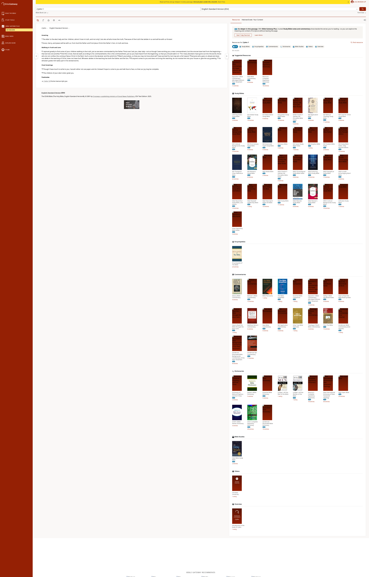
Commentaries (240, 274)
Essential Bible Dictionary (267, 393)
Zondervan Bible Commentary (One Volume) (344, 326)
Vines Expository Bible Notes (237, 229)
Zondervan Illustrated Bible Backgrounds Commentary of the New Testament (238, 356)
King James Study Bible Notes (283, 115)
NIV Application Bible (313, 115)
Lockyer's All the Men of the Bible (283, 393)
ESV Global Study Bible (252, 115)
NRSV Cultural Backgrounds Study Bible (329, 202)
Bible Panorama (268, 296)
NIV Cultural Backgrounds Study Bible (238, 145)
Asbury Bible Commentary (236, 296)
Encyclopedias (240, 242)
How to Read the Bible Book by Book (344, 296)
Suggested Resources (243, 55)
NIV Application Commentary (283, 326)
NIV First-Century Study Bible (252, 145)
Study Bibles (239, 93)
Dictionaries (239, 371)
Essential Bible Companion (297, 296)
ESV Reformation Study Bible (268, 115)
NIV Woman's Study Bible (251, 172)
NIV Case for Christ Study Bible (344, 115)
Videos (237, 471)
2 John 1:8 (47, 81)
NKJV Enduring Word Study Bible (313, 172)
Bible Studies (239, 437)
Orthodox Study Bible (343, 201)
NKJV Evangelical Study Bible (328, 172)
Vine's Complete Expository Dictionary (252, 423)
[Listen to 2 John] (59, 20)
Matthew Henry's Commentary (252, 326)
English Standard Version (51, 93)
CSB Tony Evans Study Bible (237, 115)
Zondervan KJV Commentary (252, 353)
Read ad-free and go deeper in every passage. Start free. (192, 2)
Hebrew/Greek (247, 20)
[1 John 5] (36, 56)
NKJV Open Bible (343, 392)
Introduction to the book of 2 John (238, 526)
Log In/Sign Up (360, 2)
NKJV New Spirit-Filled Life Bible (268, 201)
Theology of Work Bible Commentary (314, 326)
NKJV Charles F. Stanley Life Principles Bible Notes (283, 174)
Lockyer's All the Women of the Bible (298, 394)
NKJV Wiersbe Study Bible (297, 201)
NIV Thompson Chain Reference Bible (237, 173)
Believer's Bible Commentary (252, 296)
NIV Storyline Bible (314, 144)
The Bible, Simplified (281, 296)
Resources (236, 20)
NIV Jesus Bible (282, 144)
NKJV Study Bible (283, 201)
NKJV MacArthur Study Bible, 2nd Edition (237, 202)
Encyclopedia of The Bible (237, 264)
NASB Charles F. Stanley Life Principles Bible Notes (298, 117)
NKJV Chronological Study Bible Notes (299, 172)
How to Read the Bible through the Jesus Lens (238, 326)
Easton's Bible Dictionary (251, 393)
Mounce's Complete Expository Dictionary (266, 79)
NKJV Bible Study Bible (237, 459)
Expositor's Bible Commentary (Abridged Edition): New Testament (238, 79)
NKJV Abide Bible (268, 171)
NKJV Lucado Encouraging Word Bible (344, 173)
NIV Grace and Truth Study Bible (268, 145)
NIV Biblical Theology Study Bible (328, 116)
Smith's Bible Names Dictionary (238, 422)
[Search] (362, 9)
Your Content (258, 20)
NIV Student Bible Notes (329, 145)
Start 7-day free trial (243, 35)
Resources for (240, 42)
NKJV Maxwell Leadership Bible (252, 201)
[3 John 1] (226, 56)
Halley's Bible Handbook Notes (328, 296)
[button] (358, 2)
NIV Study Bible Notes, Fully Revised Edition (343, 145)
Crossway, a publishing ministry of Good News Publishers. (114, 96)
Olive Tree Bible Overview (298, 326)
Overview (238, 504)
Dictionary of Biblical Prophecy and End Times (237, 394)
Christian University (235, 493)
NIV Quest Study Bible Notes (298, 145)
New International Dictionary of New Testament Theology (329, 395)
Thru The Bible (328, 325)
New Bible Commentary (251, 77)
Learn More (258, 35)
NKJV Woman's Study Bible (312, 201)
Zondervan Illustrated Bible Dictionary (268, 423)
